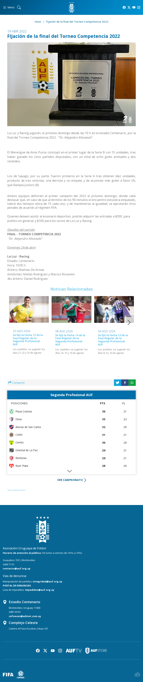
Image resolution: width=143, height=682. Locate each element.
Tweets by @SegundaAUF (16, 490)
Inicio (38, 21)
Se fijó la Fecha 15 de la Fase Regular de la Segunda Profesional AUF (28, 339)
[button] (129, 322)
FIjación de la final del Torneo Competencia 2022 (77, 21)
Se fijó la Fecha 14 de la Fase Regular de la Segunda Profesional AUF (70, 339)
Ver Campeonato (70, 480)
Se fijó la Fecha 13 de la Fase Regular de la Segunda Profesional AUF (113, 339)
